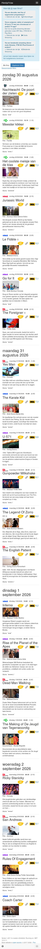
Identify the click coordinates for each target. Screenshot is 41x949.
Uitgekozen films (17, 65)
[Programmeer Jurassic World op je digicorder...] (21, 204)
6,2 (36, 605)
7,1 (36, 278)
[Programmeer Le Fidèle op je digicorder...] (21, 243)
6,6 (36, 437)
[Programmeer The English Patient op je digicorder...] (21, 554)
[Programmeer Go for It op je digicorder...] (21, 278)
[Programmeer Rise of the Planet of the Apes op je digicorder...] (21, 646)
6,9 (36, 204)
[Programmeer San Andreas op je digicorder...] (21, 823)
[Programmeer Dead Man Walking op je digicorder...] (21, 686)
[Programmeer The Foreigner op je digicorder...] (21, 316)
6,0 (36, 516)
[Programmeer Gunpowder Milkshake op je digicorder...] (21, 477)
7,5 (36, 686)
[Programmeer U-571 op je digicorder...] (21, 437)
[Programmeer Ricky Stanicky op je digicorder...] (21, 781)
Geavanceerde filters (9, 68)
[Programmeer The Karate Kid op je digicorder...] (21, 401)
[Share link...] (26, 93)
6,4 (36, 862)
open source (17, 942)
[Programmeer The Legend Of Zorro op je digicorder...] (21, 516)
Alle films (6, 65)
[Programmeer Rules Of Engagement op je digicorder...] (21, 862)
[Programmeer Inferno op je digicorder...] (21, 605)
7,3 (36, 165)
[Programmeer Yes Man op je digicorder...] (21, 364)
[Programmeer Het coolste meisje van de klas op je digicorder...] (21, 165)
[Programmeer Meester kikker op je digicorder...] (21, 128)
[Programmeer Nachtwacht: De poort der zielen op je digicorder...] (21, 93)
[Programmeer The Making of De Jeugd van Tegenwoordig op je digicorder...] (21, 731)
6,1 (36, 477)
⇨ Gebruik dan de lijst (19, 14)
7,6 (36, 646)
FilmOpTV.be (7, 2)
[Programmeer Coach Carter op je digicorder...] (21, 903)
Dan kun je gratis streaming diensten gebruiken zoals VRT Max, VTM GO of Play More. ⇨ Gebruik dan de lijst (19, 30)
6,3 (36, 93)
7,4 (36, 554)
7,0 (36, 316)
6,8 (36, 364)
